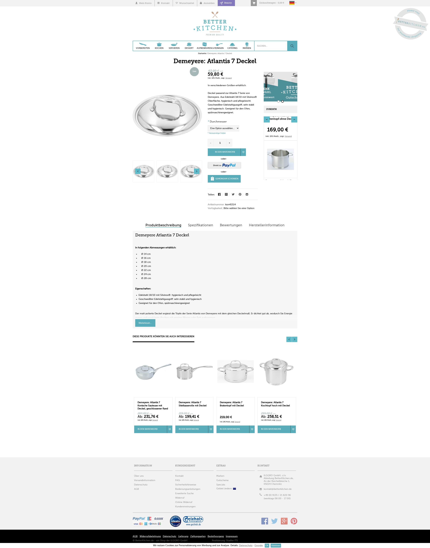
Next (294, 119)
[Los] (292, 46)
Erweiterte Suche (184, 493)
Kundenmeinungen (185, 506)
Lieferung (183, 536)
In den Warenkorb (225, 152)
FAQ (177, 480)
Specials (220, 485)
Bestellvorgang (216, 536)
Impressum (232, 536)
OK (267, 545)
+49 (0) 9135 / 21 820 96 (277, 495)
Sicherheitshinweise (185, 485)
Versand (228, 78)
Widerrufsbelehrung (150, 536)
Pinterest (294, 521)
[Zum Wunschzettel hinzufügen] (169, 429)
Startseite (202, 53)
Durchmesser (217, 121)
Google (284, 521)
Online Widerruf (183, 502)
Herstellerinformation (267, 225)
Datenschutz (169, 536)
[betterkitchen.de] (215, 12)
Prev (267, 119)
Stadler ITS (232, 540)
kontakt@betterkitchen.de (278, 489)
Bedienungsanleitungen (187, 489)
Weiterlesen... (145, 323)
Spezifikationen (200, 225)
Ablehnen (275, 545)
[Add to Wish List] (243, 152)
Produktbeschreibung (163, 225)
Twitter (274, 521)
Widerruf (179, 498)
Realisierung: (219, 540)
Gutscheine (222, 480)
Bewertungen (231, 225)
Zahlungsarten (198, 536)
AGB (135, 536)
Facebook (264, 521)
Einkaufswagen (267, 3)
